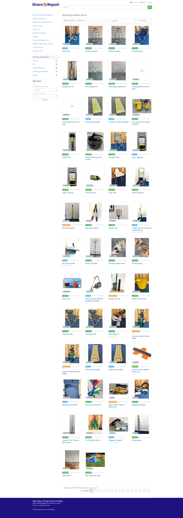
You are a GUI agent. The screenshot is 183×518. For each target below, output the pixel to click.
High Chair (112, 193)
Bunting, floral (137, 263)
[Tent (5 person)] (95, 176)
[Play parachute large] (95, 459)
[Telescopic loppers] (95, 212)
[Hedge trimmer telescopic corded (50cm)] (141, 212)
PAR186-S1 (66, 114)
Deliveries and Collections (42, 22)
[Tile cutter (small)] (72, 247)
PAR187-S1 (136, 79)
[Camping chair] (141, 35)
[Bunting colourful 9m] (95, 389)
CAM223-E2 (66, 397)
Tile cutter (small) (68, 263)
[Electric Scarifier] (141, 176)
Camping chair (137, 51)
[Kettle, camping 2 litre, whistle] (95, 141)
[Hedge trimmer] (118, 282)
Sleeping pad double (69, 405)
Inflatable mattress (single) (118, 122)
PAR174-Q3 (89, 468)
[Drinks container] (95, 35)
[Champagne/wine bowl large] (141, 70)
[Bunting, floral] (141, 247)
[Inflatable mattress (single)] (118, 106)
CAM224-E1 (113, 362)
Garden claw (113, 228)
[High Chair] (118, 176)
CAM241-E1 (113, 114)
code (95, 488)
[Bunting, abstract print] (118, 247)
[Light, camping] (141, 141)
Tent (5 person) (90, 193)
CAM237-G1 (90, 150)
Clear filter (45, 99)
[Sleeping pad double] (72, 389)
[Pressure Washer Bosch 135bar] (141, 318)
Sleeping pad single (92, 122)
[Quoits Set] (72, 35)
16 (148, 491)
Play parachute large (93, 476)
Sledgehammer (68, 87)
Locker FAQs (37, 51)
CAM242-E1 (90, 114)
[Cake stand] (72, 459)
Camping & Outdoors (40, 71)
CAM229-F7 (66, 327)
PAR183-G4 (113, 256)
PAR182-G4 (136, 256)
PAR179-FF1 (136, 291)
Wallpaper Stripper (138, 405)
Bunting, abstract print (117, 263)
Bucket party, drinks (139, 299)
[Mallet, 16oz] (72, 141)
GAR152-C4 (136, 185)
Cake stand (66, 476)
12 (131, 491)
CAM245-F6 (136, 44)
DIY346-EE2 (113, 327)
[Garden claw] (118, 212)
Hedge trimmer (114, 299)
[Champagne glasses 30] (118, 70)
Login (150, 2)
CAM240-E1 (136, 114)
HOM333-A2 (90, 291)
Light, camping (137, 157)
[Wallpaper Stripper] (141, 389)
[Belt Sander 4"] (118, 318)
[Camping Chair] (118, 141)
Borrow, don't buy (39, 19)
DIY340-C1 (112, 433)
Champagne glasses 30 (117, 87)
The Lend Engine (48, 509)
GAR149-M (113, 220)
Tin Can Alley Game (92, 440)
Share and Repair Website (42, 15)
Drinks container (91, 51)
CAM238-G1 (66, 185)
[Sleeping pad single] (95, 106)
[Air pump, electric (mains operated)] (141, 106)
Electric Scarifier (138, 193)
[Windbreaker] (141, 424)
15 (144, 491)
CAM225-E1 (90, 362)
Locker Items (38, 47)
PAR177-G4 (89, 397)
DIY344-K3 (135, 362)
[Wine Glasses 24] (95, 70)
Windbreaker (136, 440)
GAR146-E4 (66, 362)
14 (140, 491)
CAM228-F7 (90, 327)
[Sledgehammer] (72, 70)
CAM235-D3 (66, 150)
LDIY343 (112, 397)
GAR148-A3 (136, 220)
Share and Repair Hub (41, 40)
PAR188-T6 (113, 79)
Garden (35, 75)
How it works (37, 26)
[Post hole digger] (72, 212)
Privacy (35, 37)
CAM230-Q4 (66, 291)
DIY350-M (66, 79)
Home (134, 2)
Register (142, 2)
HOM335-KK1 (113, 185)
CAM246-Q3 (66, 44)
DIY (34, 64)
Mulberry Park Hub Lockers (43, 44)
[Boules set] (72, 282)
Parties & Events (39, 68)
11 (127, 491)
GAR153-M (89, 256)
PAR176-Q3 (89, 433)
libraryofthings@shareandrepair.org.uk (47, 503)
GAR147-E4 (136, 327)
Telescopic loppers (92, 228)
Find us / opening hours (41, 505)
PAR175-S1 (66, 468)
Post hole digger (68, 228)
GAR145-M (66, 433)
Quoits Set (66, 51)
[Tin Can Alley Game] (95, 424)
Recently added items (41, 57)
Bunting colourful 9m (93, 405)
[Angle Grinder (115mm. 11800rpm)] (118, 389)
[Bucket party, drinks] (141, 282)
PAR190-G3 (113, 44)
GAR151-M (66, 220)
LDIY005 (135, 397)
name (90, 488)
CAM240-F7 (113, 150)
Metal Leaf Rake (91, 263)
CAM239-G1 (136, 150)
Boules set (66, 299)
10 (123, 491)
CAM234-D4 (90, 185)
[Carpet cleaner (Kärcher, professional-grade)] (95, 282)
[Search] (150, 7)
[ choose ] (36, 86)
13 (136, 491)
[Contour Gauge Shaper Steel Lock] (141, 353)
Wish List (36, 29)
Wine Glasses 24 (91, 87)
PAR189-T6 (89, 79)
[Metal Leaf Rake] (95, 247)
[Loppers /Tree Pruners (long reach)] (72, 424)
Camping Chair (114, 157)
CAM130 (135, 433)
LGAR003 (112, 291)
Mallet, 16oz (66, 157)
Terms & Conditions (40, 33)
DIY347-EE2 (66, 256)
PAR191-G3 (89, 44)
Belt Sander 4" (114, 334)
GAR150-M (89, 220)
